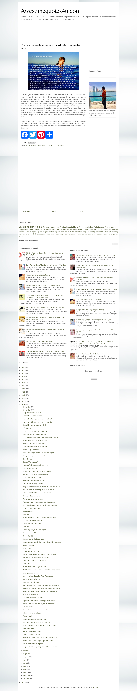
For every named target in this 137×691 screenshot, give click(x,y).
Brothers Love (41, 234)
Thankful (26, 514)
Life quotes (27, 428)
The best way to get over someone (35, 434)
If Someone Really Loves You (33, 539)
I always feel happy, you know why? (35, 465)
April (25, 669)
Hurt (41, 232)
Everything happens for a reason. (34, 480)
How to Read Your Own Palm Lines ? (89, 354)
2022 (23, 380)
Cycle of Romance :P (30, 462)
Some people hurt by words (32, 551)
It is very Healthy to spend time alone (36, 557)
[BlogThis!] (30, 143)
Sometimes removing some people (35, 619)
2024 (23, 373)
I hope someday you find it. (32, 634)
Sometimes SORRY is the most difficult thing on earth (42, 542)
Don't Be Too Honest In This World (35, 431)
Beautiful (70, 227)
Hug (86, 234)
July (25, 660)
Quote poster (59, 145)
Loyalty (100, 234)
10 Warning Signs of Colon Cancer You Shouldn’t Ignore (45, 351)
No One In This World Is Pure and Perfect (37, 471)
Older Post (81, 211)
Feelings (55, 232)
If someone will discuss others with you (36, 622)
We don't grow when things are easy (36, 474)
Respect (45, 232)
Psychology (35, 232)
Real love (26, 527)
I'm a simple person (30, 468)
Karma (93, 234)
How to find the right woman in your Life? (37, 419)
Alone (103, 229)
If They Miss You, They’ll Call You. (35, 567)
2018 (23, 392)
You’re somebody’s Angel (32, 631)
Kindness (97, 229)
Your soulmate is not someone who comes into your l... (42, 585)
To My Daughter (28, 536)
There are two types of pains (33, 644)
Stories (63, 227)
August (26, 657)
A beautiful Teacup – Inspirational (34, 560)
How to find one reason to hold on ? (35, 447)
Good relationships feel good (33, 597)
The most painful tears (31, 582)
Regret (30, 234)
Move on (53, 234)
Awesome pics (34, 229)
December (27, 407)
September (27, 654)
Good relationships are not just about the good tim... (41, 437)
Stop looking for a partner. (32, 413)
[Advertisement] (59, 31)
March (25, 672)
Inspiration (50, 145)
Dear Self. (26, 564)
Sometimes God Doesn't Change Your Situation (39, 517)
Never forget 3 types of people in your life (37, 422)
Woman (63, 229)
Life (73, 229)
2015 (23, 401)
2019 (23, 389)
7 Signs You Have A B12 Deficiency (38, 275)
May (25, 666)
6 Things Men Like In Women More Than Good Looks (45, 307)
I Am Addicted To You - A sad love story (37, 493)
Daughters (109, 232)
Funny (43, 229)
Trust (50, 232)
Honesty (28, 232)
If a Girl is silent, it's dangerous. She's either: (38, 490)
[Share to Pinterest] (35, 143)
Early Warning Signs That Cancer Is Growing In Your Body (46, 265)
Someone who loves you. (32, 508)
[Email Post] (25, 142)
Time (116, 234)
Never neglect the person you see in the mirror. (39, 625)
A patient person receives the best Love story (39, 502)
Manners (48, 234)
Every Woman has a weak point (34, 443)
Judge (89, 234)
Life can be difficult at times (32, 520)
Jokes (81, 227)
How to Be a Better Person (32, 416)
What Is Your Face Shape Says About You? (38, 641)
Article (38, 226)
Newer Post (26, 211)
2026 (23, 367)
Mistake (105, 234)
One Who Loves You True (32, 524)
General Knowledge (51, 227)
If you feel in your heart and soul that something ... (41, 505)
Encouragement (31, 145)
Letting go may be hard (31, 573)
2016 (23, 398)
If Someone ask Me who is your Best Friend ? (39, 604)
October (26, 651)
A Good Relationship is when (33, 483)
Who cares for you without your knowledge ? (38, 453)
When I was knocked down (32, 613)
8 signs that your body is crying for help (39, 341)
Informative (84, 229)
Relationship (99, 227)
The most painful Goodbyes (32, 533)
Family (77, 229)
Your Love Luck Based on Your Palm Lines (38, 576)
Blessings (68, 234)
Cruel (78, 234)
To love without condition (31, 496)
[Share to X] (32, 143)
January (26, 678)
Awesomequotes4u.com (51, 10)
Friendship (22, 232)
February (26, 675)
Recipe (113, 234)
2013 (23, 682)
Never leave (27, 548)
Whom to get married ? (31, 450)
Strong (69, 229)
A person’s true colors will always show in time (39, 601)
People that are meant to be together (36, 610)
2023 (23, 376)
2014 (23, 404)
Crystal (82, 234)
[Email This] (28, 143)
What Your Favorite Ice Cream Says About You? (40, 637)
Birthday (92, 232)
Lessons (108, 229)
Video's (21, 236)
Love (76, 227)
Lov (97, 234)
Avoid (104, 232)
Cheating (73, 234)
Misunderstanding (29, 545)
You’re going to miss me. (31, 579)
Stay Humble (27, 459)
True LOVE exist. (29, 628)
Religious (115, 229)
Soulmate (73, 232)
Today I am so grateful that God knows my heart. (40, 554)
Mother (48, 229)
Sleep (61, 234)
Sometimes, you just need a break (35, 440)
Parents (24, 234)
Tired (97, 232)
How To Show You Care (31, 594)
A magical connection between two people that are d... (42, 588)
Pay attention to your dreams (33, 499)
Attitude (57, 229)
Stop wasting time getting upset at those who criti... (41, 647)
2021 (23, 383)
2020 (23, 386)
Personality (65, 232)
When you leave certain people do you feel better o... (41, 591)
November (27, 410)
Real (87, 232)
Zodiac (91, 229)
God (53, 229)
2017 (23, 395)
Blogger (95, 687)
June (25, 663)
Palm (57, 234)
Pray (109, 234)
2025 (23, 370)
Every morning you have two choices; (36, 456)
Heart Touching (81, 232)
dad (100, 232)
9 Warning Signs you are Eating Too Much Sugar (43, 285)
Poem (60, 232)
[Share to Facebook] (33, 143)
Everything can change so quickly (34, 425)
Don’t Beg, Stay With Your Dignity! (35, 530)
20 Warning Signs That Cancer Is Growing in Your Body (95, 255)
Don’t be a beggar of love (32, 477)
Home (54, 211)
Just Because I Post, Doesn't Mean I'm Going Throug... (42, 570)
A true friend (27, 616)
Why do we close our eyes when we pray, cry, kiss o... (42, 487)
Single (34, 234)
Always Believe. (28, 511)
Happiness (42, 145)
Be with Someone (29, 607)
